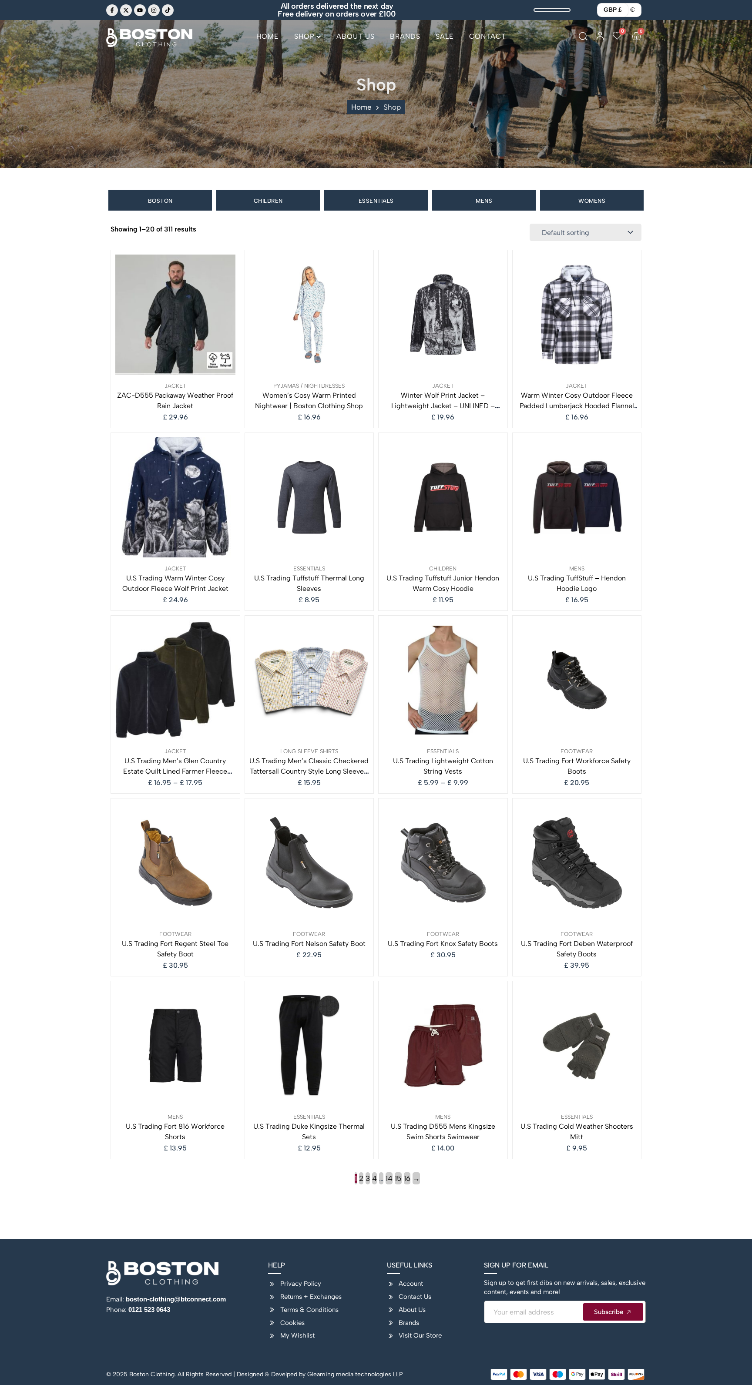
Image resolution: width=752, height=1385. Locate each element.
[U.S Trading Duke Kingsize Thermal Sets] (309, 1046)
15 (398, 1178)
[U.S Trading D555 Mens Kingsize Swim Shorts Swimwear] (443, 1046)
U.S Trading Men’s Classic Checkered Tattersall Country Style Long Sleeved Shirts (309, 771)
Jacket (175, 385)
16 (407, 1178)
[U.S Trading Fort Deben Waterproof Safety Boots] (577, 863)
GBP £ (613, 9)
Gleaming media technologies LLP (355, 1374)
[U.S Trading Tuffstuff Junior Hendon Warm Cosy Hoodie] (443, 497)
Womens (591, 201)
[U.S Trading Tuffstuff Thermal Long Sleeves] (309, 497)
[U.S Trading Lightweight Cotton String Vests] (443, 680)
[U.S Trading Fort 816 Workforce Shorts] (175, 1046)
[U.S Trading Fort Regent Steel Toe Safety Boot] (175, 863)
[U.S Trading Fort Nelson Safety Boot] (309, 863)
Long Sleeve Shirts (309, 751)
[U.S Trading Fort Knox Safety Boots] (443, 863)
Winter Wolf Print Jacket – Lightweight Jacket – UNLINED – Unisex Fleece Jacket (443, 405)
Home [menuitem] (267, 36)
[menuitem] (307, 40)
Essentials (376, 201)
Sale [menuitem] (445, 36)
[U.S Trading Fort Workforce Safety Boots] (577, 680)
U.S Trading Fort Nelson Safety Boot (309, 943)
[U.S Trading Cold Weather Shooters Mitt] (577, 1046)
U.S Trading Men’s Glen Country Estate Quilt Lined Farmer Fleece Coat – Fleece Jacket (175, 771)
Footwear (577, 751)
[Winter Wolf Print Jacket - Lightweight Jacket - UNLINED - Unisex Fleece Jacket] (443, 315)
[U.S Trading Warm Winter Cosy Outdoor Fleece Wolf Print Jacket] (175, 497)
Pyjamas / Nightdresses (309, 385)
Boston (160, 201)
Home (361, 107)
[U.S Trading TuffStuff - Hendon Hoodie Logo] (577, 497)
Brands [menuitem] (405, 36)
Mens (484, 201)
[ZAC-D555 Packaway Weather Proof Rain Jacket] (175, 315)
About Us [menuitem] (355, 36)
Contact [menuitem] (487, 36)
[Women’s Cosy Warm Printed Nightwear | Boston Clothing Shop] (309, 315)
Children (268, 201)
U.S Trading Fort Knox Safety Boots (443, 943)
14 (389, 1178)
